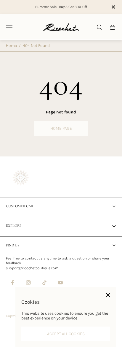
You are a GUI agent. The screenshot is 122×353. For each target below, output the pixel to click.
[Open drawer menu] (9, 27)
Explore (14, 226)
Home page (61, 128)
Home (11, 45)
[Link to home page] (21, 178)
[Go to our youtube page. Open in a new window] (60, 282)
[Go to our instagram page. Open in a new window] (28, 282)
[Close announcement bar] (113, 7)
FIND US (12, 245)
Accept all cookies (66, 333)
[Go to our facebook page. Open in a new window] (12, 282)
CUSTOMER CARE (21, 206)
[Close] (108, 295)
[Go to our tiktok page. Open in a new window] (44, 282)
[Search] (99, 27)
